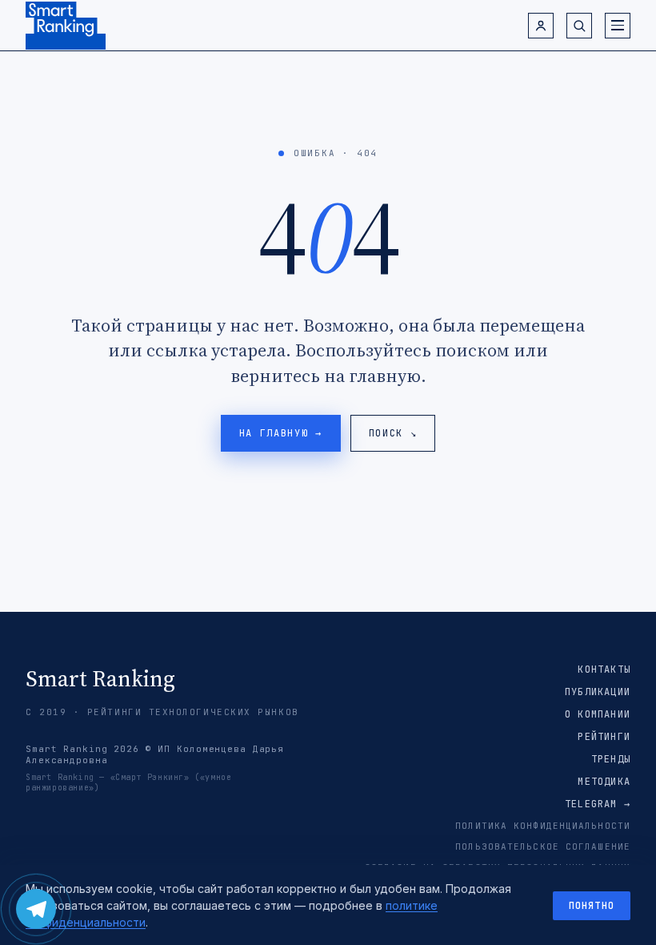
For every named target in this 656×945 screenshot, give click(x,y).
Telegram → (597, 804)
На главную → (280, 433)
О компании (597, 714)
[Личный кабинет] (541, 25)
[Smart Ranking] (66, 26)
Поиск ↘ (393, 433)
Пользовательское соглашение (542, 846)
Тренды (610, 759)
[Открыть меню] (617, 25)
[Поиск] (579, 25)
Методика (604, 781)
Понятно (591, 905)
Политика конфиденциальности (542, 825)
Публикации (597, 692)
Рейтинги (604, 736)
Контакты (604, 669)
